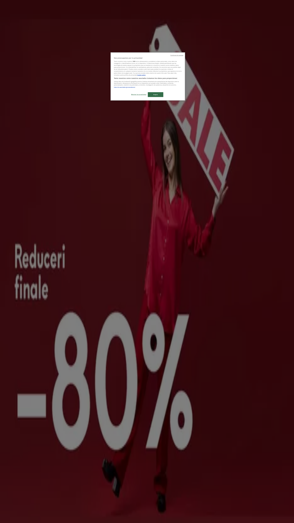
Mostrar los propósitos (138, 94)
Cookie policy (141, 75)
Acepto (155, 94)
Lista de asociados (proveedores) (124, 87)
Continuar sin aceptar (176, 55)
